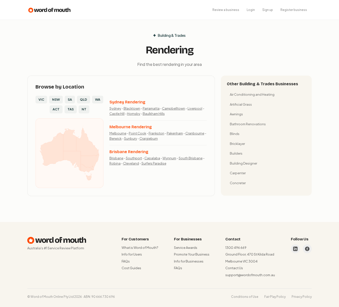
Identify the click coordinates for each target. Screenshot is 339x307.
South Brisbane (191, 158)
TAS (71, 109)
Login (251, 10)
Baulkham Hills (154, 114)
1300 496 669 (235, 248)
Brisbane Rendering (128, 151)
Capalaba (152, 158)
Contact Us (234, 268)
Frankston (156, 133)
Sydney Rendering (127, 102)
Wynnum (169, 158)
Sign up (267, 10)
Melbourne (117, 133)
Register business (293, 10)
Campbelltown (173, 108)
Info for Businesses (188, 261)
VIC (41, 99)
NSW (56, 99)
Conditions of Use (244, 297)
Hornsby (133, 114)
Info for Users (132, 254)
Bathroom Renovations (248, 124)
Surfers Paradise (153, 163)
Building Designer (243, 163)
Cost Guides (131, 268)
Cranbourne (194, 133)
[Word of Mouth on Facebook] (307, 248)
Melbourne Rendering (130, 127)
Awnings (236, 114)
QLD (83, 99)
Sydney (115, 108)
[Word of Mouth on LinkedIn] (295, 248)
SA (70, 99)
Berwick (115, 138)
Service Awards (185, 248)
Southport (134, 158)
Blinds (234, 134)
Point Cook (137, 133)
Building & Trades (172, 35)
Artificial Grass (241, 104)
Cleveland (131, 163)
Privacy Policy (302, 297)
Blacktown (132, 108)
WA (97, 99)
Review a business (225, 10)
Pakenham (175, 133)
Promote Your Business (191, 254)
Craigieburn (148, 138)
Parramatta (151, 108)
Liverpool (195, 108)
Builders (236, 153)
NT (84, 109)
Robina (115, 163)
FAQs (126, 261)
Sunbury (130, 138)
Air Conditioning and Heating (252, 94)
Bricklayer (237, 144)
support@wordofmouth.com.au (250, 275)
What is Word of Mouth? (140, 248)
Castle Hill (117, 114)
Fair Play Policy (275, 297)
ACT (56, 109)
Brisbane (116, 158)
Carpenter (238, 173)
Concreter (238, 183)
